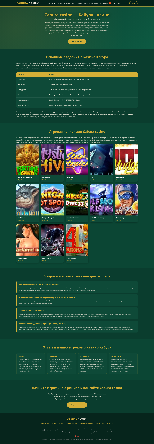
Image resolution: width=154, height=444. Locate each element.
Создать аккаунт (77, 405)
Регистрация (77, 41)
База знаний (51, 3)
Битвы (60, 3)
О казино (67, 3)
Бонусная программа (91, 3)
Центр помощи (77, 3)
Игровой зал (105, 3)
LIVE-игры (117, 3)
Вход (133, 3)
